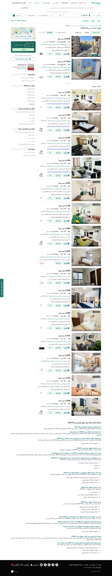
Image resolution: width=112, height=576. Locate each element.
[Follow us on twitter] (52, 564)
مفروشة (87, 32)
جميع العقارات (96, 32)
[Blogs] (37, 3)
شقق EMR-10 (31, 101)
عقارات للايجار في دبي (30, 153)
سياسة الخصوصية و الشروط (75, 565)
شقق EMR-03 (31, 98)
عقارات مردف (32, 141)
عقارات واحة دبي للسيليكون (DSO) (26, 144)
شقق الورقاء (32, 115)
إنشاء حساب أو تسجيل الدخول (19, 3)
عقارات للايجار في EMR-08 (28, 81)
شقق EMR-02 (31, 89)
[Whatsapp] (50, 54)
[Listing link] (69, 46)
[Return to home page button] (96, 3)
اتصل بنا (86, 565)
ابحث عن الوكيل (82, 3)
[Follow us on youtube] (41, 564)
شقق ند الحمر (31, 118)
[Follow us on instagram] (45, 564)
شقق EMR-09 (31, 95)
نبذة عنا (99, 565)
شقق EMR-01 (31, 92)
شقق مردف (32, 121)
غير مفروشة (78, 32)
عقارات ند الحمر (31, 138)
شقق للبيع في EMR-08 (29, 156)
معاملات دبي (56, 3)
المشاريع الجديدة (46, 3)
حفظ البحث (13, 20)
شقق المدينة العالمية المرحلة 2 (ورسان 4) (25, 112)
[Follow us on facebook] (56, 564)
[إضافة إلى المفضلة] (73, 55)
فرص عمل (93, 565)
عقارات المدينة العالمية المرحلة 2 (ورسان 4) (25, 132)
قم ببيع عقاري (74, 3)
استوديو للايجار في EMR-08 (28, 78)
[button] (96, 15)
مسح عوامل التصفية (21, 20)
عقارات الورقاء (31, 135)
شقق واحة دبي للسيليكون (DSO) (27, 124)
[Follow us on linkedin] (49, 564)
